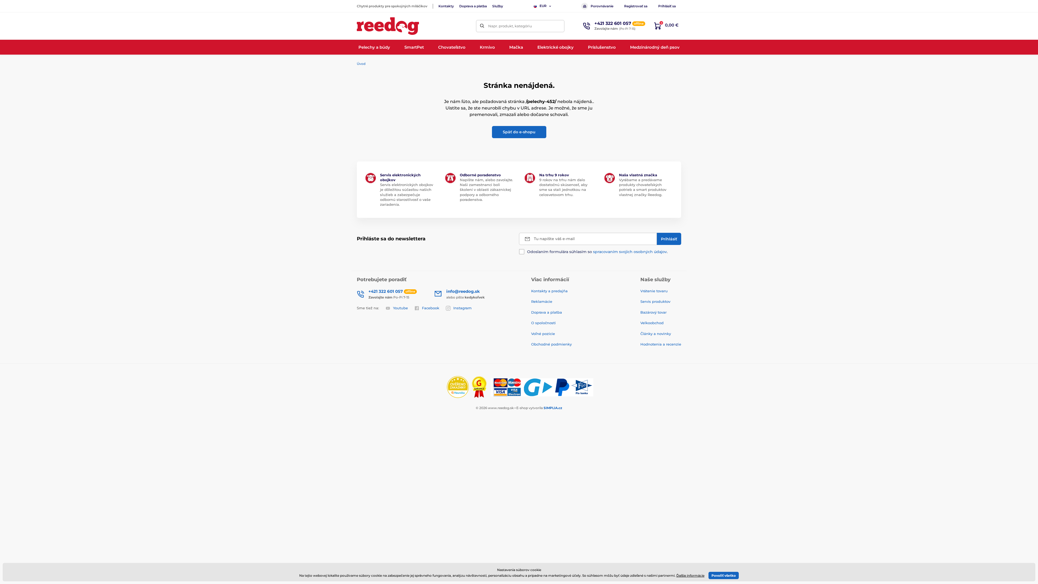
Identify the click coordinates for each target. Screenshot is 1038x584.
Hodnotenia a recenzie (660, 344)
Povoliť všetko (723, 575)
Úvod (361, 64)
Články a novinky (655, 333)
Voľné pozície (543, 333)
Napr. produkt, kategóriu (510, 26)
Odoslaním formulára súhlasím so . (597, 251)
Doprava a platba (473, 6)
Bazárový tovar (653, 312)
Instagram (462, 308)
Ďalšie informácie (690, 575)
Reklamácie (541, 301)
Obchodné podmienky (551, 344)
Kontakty (446, 6)
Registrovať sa (635, 6)
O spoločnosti (543, 323)
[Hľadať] (482, 26)
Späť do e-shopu (519, 132)
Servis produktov (655, 301)
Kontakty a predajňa (549, 291)
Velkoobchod (652, 323)
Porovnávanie (602, 6)
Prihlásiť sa (667, 6)
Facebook (430, 308)
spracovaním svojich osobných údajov (630, 251)
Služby (497, 6)
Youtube (400, 308)
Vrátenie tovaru (654, 291)
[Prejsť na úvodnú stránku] (388, 26)
